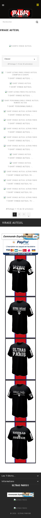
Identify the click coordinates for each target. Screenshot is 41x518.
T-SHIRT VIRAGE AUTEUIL (20, 87)
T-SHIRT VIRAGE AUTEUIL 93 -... (20, 192)
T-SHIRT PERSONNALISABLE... (20, 106)
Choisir (20, 59)
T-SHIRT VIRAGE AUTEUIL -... (20, 78)
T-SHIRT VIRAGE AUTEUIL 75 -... (20, 201)
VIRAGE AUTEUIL (12, 222)
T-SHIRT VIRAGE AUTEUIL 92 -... (20, 184)
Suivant (28, 216)
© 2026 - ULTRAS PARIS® (20, 513)
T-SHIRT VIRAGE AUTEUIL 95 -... (20, 175)
